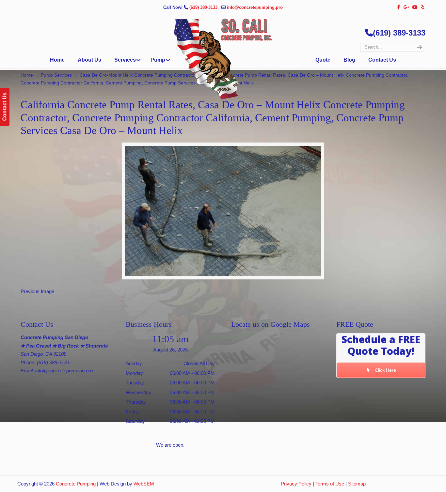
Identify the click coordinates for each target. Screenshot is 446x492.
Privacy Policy (296, 483)
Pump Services (56, 75)
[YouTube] (415, 7)
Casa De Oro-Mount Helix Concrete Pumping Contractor (138, 75)
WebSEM (144, 483)
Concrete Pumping (76, 483)
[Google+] (406, 7)
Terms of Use (329, 483)
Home (27, 75)
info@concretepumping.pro (255, 7)
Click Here (385, 370)
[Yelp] (422, 7)
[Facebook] (398, 7)
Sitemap (357, 483)
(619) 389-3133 (204, 7)
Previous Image (37, 291)
